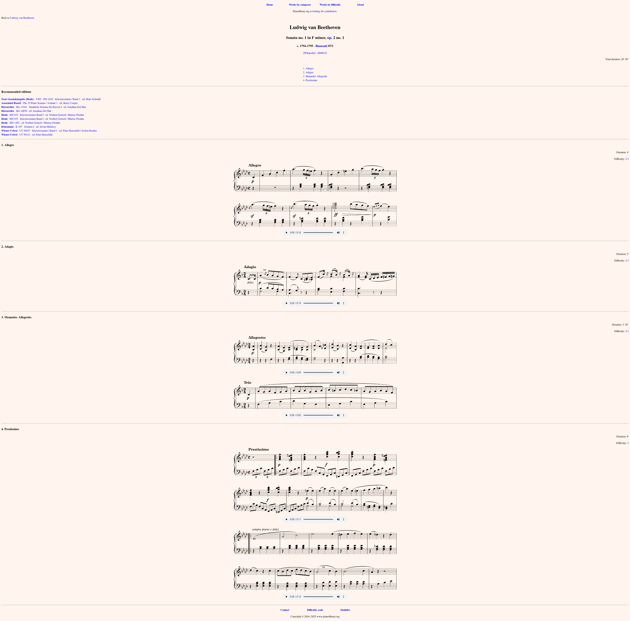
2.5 (627, 158)
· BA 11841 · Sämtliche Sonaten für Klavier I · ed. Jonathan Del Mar (43, 107)
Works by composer (300, 4)
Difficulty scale (315, 610)
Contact (284, 610)
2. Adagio (308, 72)
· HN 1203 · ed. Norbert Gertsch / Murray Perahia (30, 122)
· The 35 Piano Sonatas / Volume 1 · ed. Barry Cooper (39, 103)
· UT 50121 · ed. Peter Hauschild (26, 134)
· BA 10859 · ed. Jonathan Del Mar (26, 111)
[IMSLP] (322, 53)
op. (329, 37)
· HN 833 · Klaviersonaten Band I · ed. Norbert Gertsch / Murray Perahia (42, 118)
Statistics (345, 610)
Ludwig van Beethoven (22, 17)
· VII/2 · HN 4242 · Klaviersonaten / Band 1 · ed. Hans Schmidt (51, 99)
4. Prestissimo (310, 80)
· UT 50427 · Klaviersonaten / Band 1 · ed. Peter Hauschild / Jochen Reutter (49, 130)
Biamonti (321, 46)
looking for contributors (324, 11)
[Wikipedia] (309, 53)
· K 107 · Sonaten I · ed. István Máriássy (28, 126)
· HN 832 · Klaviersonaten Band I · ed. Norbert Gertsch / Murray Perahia (42, 114)
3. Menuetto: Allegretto (315, 76)
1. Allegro (308, 68)
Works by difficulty (330, 4)
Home (269, 4)
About (360, 4)
